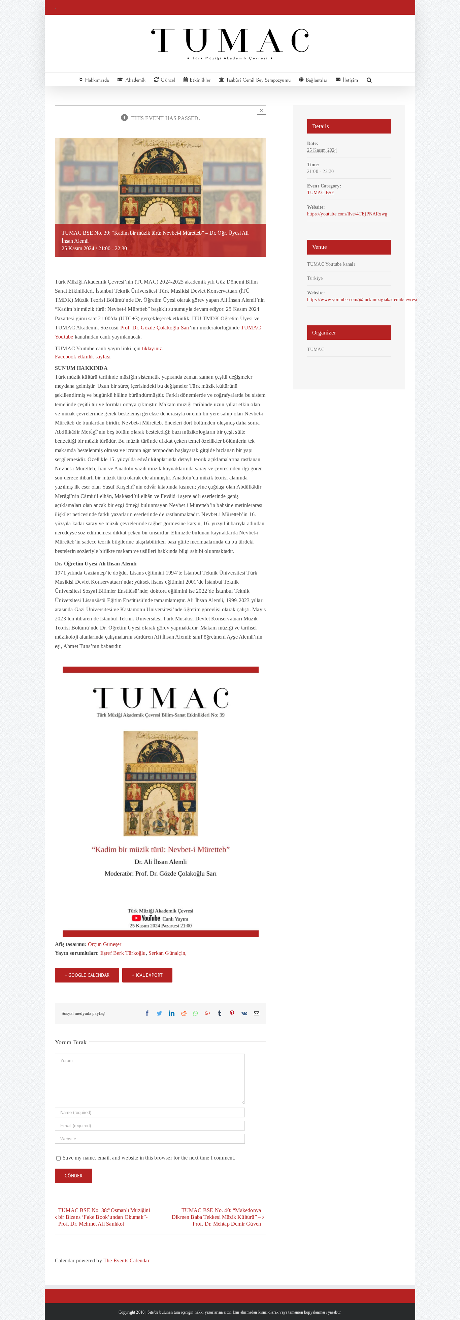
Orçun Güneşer (105, 944)
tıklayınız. (152, 348)
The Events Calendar (126, 1260)
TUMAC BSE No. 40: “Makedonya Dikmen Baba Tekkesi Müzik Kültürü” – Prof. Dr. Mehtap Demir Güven (216, 1217)
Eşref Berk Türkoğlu (123, 953)
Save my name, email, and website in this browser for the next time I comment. (149, 1157)
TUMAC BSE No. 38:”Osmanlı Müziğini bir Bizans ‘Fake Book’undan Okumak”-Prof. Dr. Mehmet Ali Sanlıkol (104, 1217)
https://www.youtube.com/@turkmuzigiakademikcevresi (362, 299)
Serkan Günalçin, (168, 953)
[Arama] (369, 79)
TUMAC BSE (321, 192)
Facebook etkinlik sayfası (82, 356)
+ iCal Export (147, 975)
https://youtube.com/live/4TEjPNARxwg (347, 213)
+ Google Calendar (87, 975)
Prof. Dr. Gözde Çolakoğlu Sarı (155, 327)
